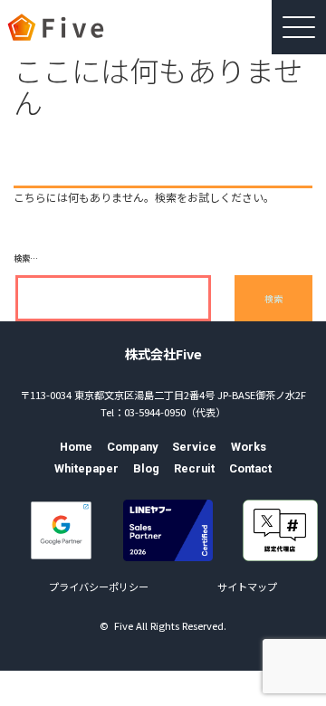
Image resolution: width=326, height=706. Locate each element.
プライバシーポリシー (99, 586)
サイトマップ (247, 586)
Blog (146, 468)
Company (132, 446)
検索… (26, 258)
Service (194, 446)
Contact (250, 468)
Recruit (194, 468)
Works (248, 446)
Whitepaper (86, 468)
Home (76, 446)
